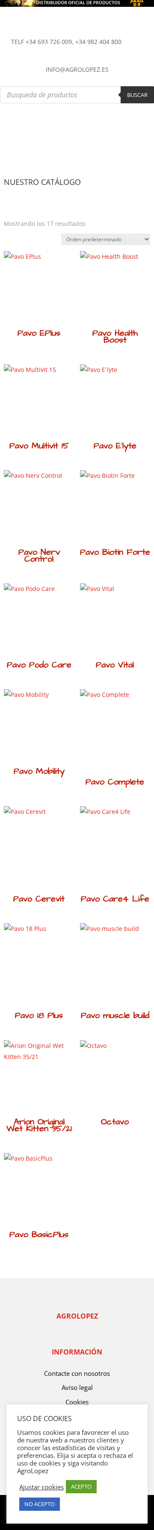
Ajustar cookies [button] (41, 1487)
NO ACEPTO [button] (39, 1504)
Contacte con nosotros (77, 1373)
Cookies (77, 1402)
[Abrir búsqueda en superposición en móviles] (77, 94)
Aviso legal (77, 1387)
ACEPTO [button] (81, 1486)
